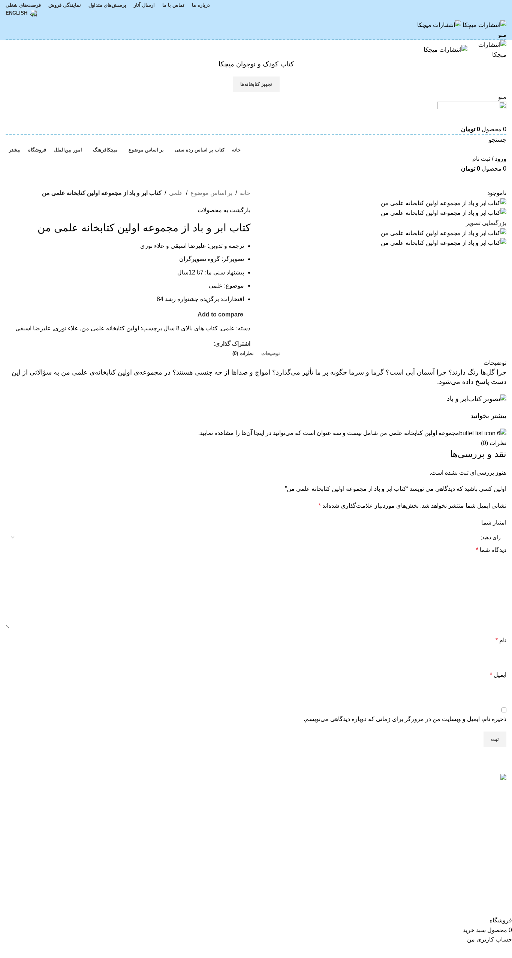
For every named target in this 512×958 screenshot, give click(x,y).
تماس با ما (152, 804)
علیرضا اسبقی (33, 328)
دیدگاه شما (491, 550)
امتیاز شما (493, 522)
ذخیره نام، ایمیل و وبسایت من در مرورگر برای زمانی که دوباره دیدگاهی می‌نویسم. (405, 719)
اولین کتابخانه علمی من (110, 328)
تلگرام (72, 817)
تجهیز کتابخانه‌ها (256, 84)
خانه (245, 193)
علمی (176, 193)
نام (501, 640)
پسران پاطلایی (361, 829)
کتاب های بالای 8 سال (190, 328)
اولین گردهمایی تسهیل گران (344, 789)
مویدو (243, 804)
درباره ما (154, 789)
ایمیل (498, 675)
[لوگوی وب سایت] (483, 24)
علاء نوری (66, 328)
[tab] (270, 353)
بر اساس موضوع (211, 193)
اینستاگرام (67, 789)
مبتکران (240, 789)
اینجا (259, 433)
